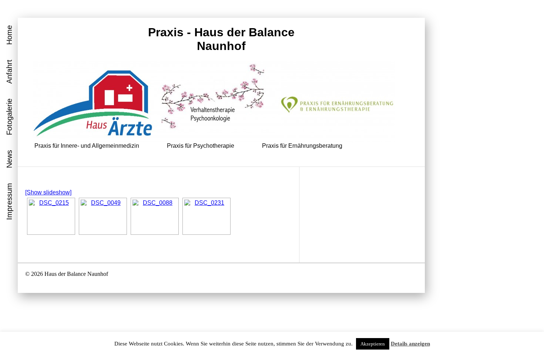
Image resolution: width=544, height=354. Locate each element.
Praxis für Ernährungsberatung (302, 146)
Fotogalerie (9, 116)
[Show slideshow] (48, 192)
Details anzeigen (410, 344)
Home (9, 35)
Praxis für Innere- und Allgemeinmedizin (86, 146)
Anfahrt (9, 72)
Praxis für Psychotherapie (200, 146)
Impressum (9, 201)
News (9, 159)
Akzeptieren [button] (372, 344)
